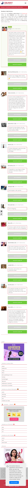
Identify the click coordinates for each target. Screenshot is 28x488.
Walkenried (4, 368)
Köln (3, 398)
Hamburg (4, 394)
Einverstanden (14, 482)
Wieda (3, 366)
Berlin (3, 392)
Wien (3, 427)
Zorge (3, 370)
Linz (2, 431)
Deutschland (8, 7)
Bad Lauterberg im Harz (7, 375)
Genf (3, 440)
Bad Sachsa (18, 29)
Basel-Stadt (4, 442)
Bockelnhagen (5, 379)
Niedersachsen (14, 7)
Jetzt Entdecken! (17, 60)
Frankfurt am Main (6, 400)
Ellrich (3, 372)
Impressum (17, 486)
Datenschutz (11, 486)
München (4, 396)
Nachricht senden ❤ (17, 64)
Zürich (3, 438)
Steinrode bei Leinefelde (7, 385)
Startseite (3, 7)
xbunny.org (24, 13)
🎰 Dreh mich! (14, 419)
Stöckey (3, 377)
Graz (3, 429)
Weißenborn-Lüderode (7, 383)
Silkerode (4, 381)
